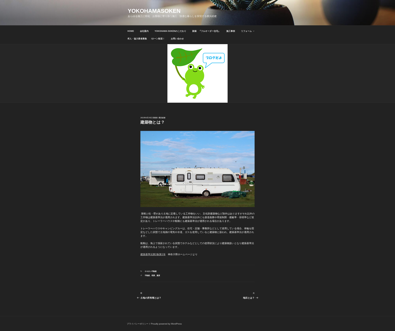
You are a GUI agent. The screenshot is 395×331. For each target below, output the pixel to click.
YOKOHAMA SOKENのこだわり (170, 31)
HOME (130, 31)
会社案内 (144, 31)
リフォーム (246, 31)
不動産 (147, 275)
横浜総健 (162, 118)
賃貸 (158, 275)
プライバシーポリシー (137, 324)
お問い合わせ (177, 38)
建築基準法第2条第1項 (152, 254)
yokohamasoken (154, 11)
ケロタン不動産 (151, 271)
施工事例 (230, 31)
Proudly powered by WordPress (166, 324)
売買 (153, 275)
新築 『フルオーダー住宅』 (206, 31)
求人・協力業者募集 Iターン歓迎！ (146, 38)
